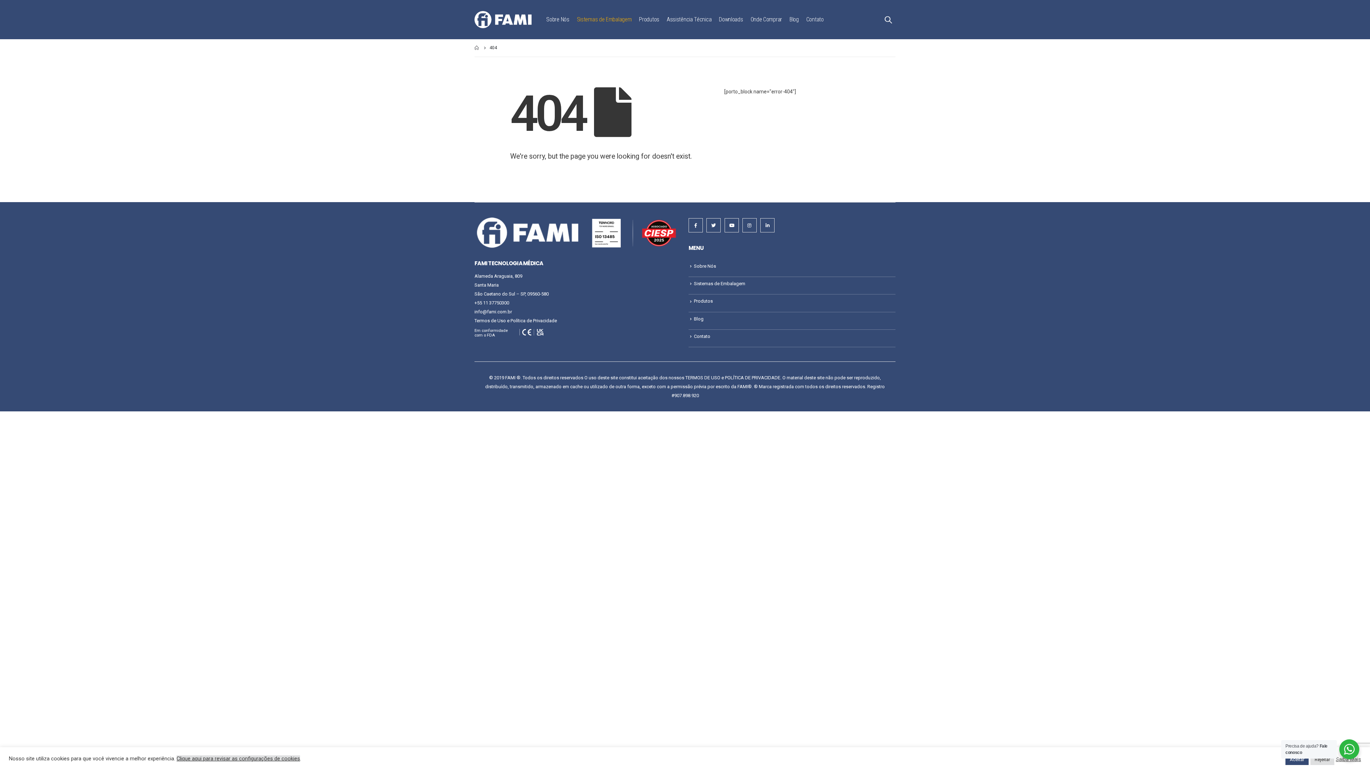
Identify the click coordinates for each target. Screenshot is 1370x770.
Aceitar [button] (1297, 759)
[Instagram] (749, 225)
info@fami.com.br (493, 311)
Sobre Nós (557, 19)
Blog (794, 19)
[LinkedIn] (767, 225)
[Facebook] (696, 225)
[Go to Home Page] (477, 47)
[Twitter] (713, 225)
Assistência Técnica (689, 19)
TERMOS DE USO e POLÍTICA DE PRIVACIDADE (732, 377)
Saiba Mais (1348, 759)
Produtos (649, 19)
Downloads (731, 19)
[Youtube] (732, 225)
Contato (815, 19)
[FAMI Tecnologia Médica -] (503, 19)
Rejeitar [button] (1322, 759)
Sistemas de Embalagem (604, 19)
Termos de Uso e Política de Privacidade (516, 320)
